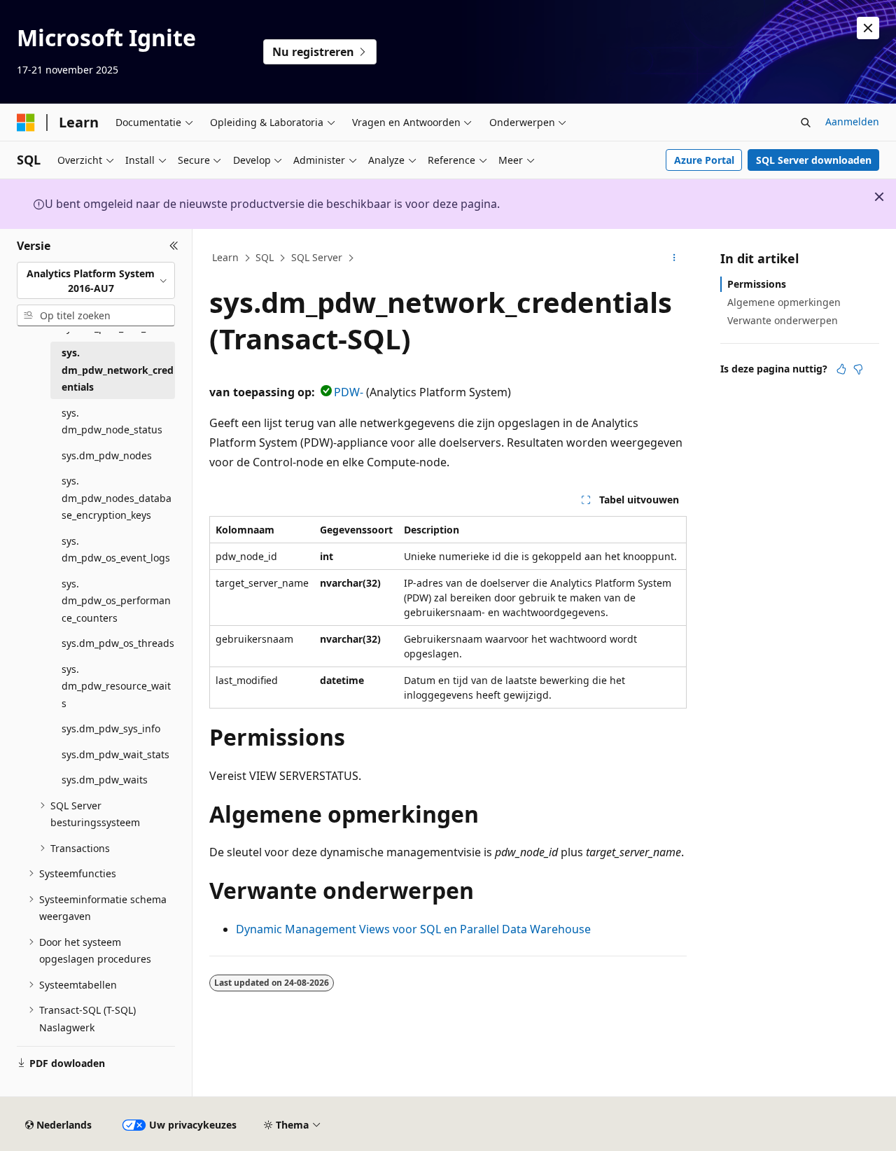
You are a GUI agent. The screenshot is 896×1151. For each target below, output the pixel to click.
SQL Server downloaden (814, 160)
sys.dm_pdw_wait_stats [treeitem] (115, 754)
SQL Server (316, 257)
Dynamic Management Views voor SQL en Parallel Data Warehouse (413, 929)
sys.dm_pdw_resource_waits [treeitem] (116, 686)
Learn (225, 257)
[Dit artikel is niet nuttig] (858, 369)
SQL (264, 257)
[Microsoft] (26, 122)
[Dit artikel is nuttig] (841, 369)
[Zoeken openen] (806, 122)
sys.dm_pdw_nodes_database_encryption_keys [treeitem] (117, 498)
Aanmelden (852, 121)
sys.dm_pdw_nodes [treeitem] (107, 455)
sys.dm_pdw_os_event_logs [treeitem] (116, 549)
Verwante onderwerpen (782, 320)
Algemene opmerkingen (784, 302)
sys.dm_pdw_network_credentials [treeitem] (118, 369)
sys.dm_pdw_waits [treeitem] (105, 779)
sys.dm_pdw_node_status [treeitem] (112, 421)
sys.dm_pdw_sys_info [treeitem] (111, 728)
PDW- (348, 392)
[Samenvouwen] (174, 246)
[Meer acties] (674, 258)
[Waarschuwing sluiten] (868, 28)
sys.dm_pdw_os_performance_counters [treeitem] (116, 601)
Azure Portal (704, 160)
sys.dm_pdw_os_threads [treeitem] (118, 643)
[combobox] (96, 280)
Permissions (756, 284)
